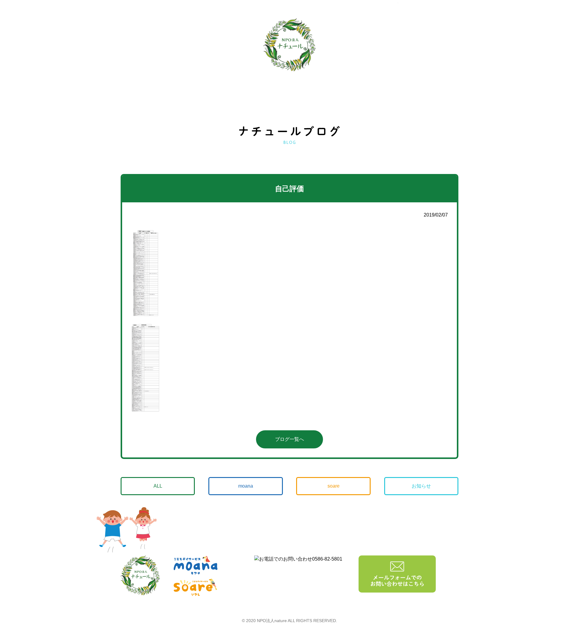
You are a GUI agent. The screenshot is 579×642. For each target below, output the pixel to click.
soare (333, 486)
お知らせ (421, 486)
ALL (157, 486)
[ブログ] (354, 45)
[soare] (212, 44)
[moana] (144, 45)
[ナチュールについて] (422, 45)
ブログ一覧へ (289, 439)
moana (245, 486)
